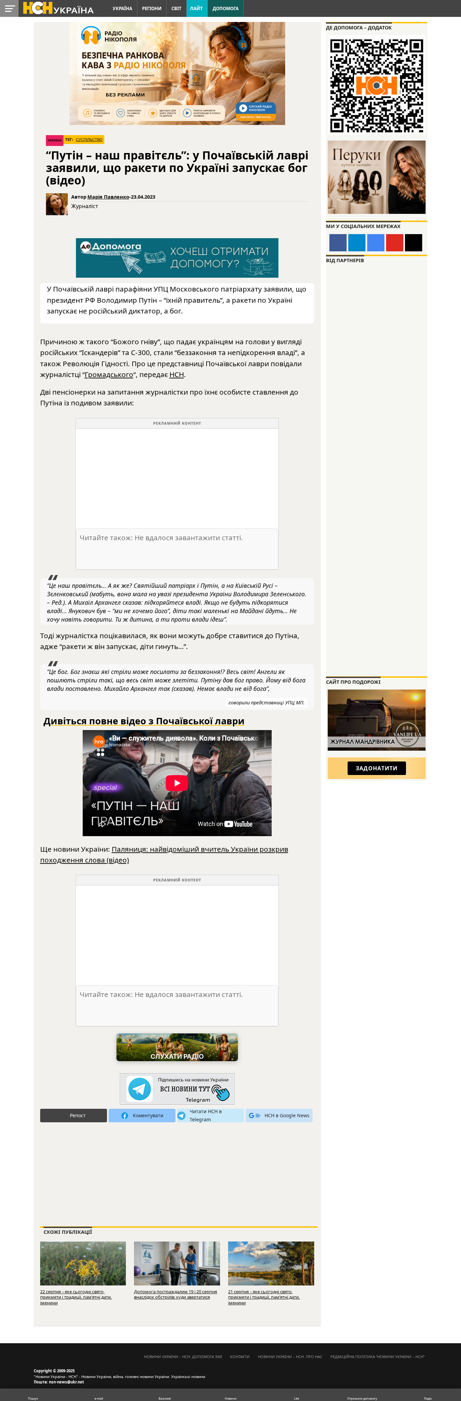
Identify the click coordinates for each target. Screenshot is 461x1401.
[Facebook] (338, 242)
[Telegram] (356, 242)
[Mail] (413, 242)
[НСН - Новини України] (177, 1089)
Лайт (196, 8)
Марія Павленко (108, 197)
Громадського (109, 374)
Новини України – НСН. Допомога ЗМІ (183, 1356)
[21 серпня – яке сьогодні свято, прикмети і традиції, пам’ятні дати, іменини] (271, 1269)
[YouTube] (394, 242)
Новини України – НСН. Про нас (290, 1356)
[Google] (375, 242)
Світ (176, 8)
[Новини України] (58, 7)
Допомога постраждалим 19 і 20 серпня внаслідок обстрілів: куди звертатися (175, 1294)
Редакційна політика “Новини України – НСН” (377, 1356)
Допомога (226, 8)
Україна (122, 8)
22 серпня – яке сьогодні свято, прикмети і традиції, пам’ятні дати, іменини (76, 1297)
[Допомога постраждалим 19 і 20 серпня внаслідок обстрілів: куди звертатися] (177, 1269)
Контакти (240, 1356)
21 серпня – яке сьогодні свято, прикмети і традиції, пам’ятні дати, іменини (264, 1297)
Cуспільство (89, 139)
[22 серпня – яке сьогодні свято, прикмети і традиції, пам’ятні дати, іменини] (83, 1269)
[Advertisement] (177, 476)
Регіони (152, 8)
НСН (176, 374)
